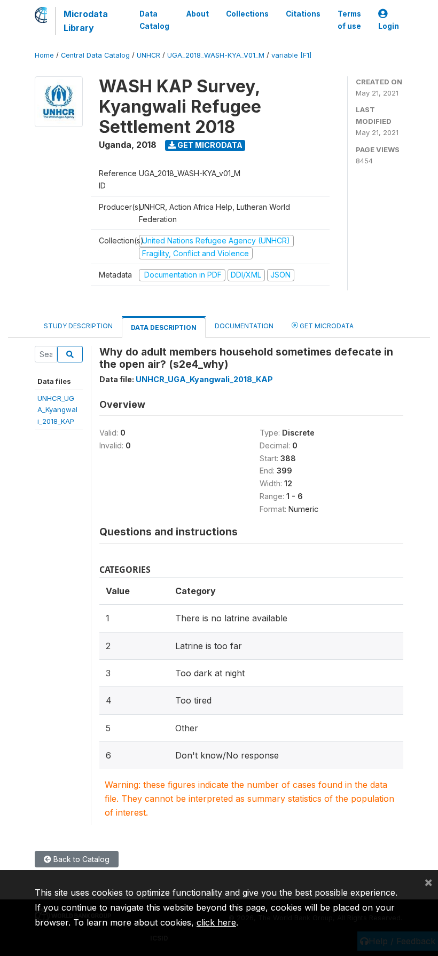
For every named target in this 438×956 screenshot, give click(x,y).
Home (44, 55)
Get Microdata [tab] (326, 326)
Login (388, 26)
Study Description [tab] (78, 326)
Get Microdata (209, 144)
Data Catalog (154, 20)
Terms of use (349, 20)
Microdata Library (86, 21)
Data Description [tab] (164, 327)
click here (216, 922)
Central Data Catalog (95, 55)
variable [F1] (291, 55)
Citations (303, 14)
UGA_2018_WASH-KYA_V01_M (215, 55)
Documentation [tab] (244, 326)
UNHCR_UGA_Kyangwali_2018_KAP (57, 409)
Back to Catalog (80, 859)
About (197, 14)
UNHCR (148, 55)
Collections (247, 14)
